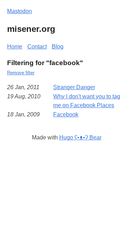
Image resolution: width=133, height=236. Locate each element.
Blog (57, 47)
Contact (37, 47)
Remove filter (20, 72)
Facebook (65, 114)
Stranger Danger (74, 87)
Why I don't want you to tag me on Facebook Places (86, 101)
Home (14, 47)
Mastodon (19, 11)
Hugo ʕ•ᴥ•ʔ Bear (80, 137)
